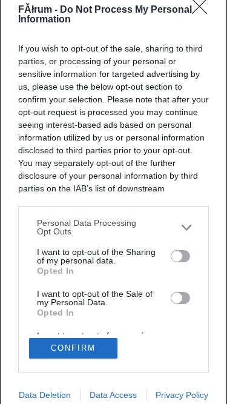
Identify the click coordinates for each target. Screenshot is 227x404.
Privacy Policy (182, 395)
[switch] (180, 256)
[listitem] (113, 227)
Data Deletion (45, 395)
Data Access (113, 395)
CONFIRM (73, 348)
